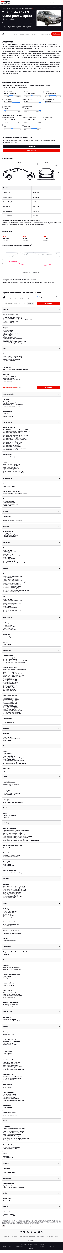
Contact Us (50, 1236)
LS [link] (33, 8)
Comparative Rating (25, 34)
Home (4, 8)
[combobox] (14, 303)
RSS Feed (41, 1244)
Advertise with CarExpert (27, 1236)
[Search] (53, 2)
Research (9, 8)
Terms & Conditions (32, 1244)
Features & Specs (45, 34)
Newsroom (14, 1236)
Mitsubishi (15, 8)
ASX (20, 8)
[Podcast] (42, 1232)
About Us (6, 1236)
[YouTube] (21, 1232)
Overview (15, 34)
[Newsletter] (50, 2)
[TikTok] (31, 1232)
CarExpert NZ (31, 1240)
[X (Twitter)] (35, 1232)
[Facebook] (24, 1232)
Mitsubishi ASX (13, 44)
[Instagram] (28, 1232)
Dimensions (35, 34)
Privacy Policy (22, 1244)
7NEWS (57, 1236)
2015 (23, 8)
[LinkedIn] (39, 1232)
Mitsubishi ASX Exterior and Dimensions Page (18, 223)
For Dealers (40, 1236)
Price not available (8, 19)
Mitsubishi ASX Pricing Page (13, 282)
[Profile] (57, 2)
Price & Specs (28, 8)
